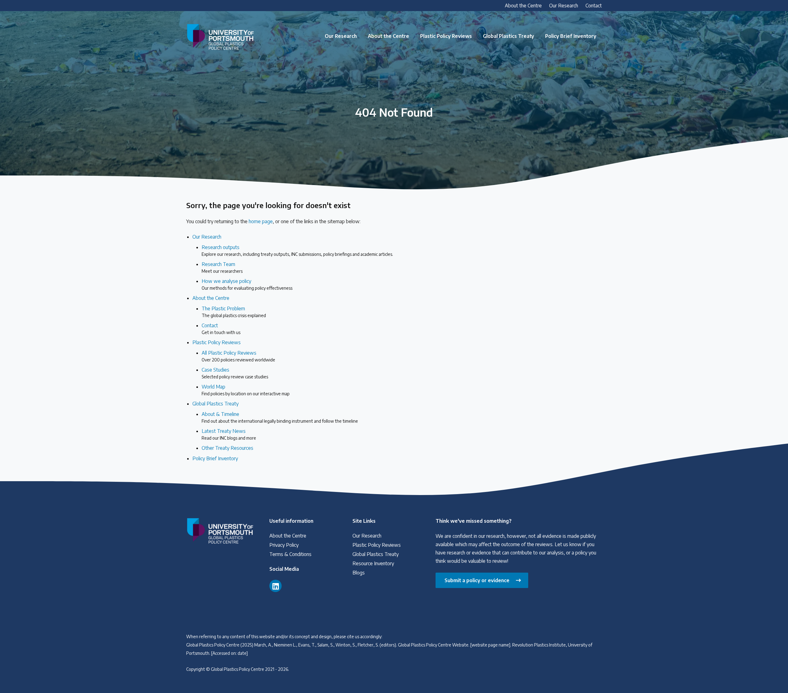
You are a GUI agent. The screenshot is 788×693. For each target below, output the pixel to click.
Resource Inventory (373, 563)
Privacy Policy (284, 545)
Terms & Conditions (290, 554)
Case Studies (235, 373)
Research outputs (297, 250)
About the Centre (523, 5)
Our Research (563, 5)
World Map (246, 390)
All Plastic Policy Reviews (238, 356)
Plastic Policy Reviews (446, 36)
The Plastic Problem (234, 311)
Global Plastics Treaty (508, 36)
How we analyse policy (247, 284)
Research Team (222, 267)
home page (261, 221)
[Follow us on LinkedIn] (275, 586)
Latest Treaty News (229, 434)
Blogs (358, 573)
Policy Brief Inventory (570, 36)
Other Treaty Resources (227, 448)
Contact (593, 5)
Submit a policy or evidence (476, 580)
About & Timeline (280, 417)
